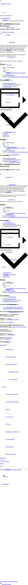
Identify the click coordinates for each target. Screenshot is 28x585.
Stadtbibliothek (11, 75)
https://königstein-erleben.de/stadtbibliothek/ (17, 77)
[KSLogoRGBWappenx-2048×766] (5, 3)
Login (1, 465)
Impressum (2, 345)
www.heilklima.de (7, 338)
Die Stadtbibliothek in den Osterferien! (12, 307)
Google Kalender (7, 132)
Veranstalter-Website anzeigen (10, 86)
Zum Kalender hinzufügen (6, 109)
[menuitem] (17, 154)
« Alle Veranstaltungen (5, 18)
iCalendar (5, 133)
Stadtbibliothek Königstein (9, 83)
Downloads (2, 460)
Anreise (2, 463)
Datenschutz (3, 458)
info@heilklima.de (8, 337)
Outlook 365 (6, 135)
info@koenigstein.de (9, 322)
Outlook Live (6, 136)
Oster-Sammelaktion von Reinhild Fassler (13, 308)
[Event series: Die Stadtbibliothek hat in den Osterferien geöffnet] (0, 172)
